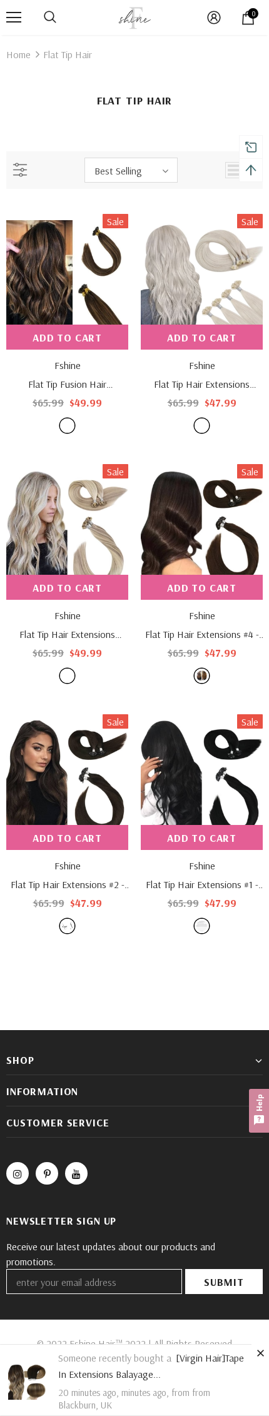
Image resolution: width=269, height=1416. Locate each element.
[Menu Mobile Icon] (13, 17)
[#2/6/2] (67, 425)
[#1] (202, 926)
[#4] (202, 676)
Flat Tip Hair (67, 54)
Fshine (67, 365)
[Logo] (134, 17)
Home (18, 54)
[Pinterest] (47, 1173)
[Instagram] (17, 1173)
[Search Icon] (50, 17)
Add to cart (67, 337)
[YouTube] (76, 1173)
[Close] (260, 1353)
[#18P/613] (67, 676)
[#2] (67, 926)
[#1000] (202, 425)
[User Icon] (214, 17)
